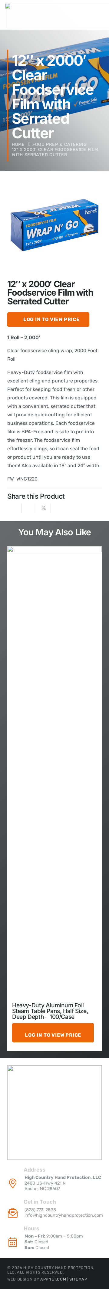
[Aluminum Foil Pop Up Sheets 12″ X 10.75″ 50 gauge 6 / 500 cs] (54, 773)
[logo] (54, 1112)
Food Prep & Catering (59, 144)
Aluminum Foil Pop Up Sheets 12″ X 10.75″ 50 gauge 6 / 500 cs (51, 1011)
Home (18, 144)
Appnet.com (53, 1279)
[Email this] (14, 508)
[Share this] (29, 508)
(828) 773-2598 (40, 1209)
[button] (92, 188)
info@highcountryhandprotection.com (64, 1215)
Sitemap (78, 1279)
